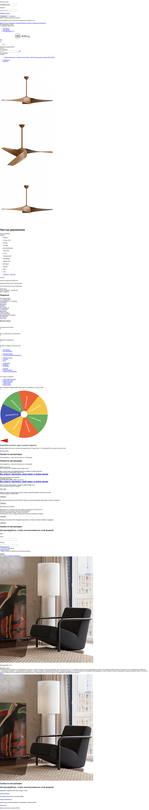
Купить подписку (8, 370)
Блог (4, 360)
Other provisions (7, 382)
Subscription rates (8, 380)
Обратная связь (7, 358)
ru (0, 41)
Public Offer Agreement (9, 379)
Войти (2, 554)
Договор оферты (8, 353)
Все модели (6, 30)
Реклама (5, 368)
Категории (6, 28)
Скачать (2, 235)
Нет (5, 489)
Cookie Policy (7, 383)
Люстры (5, 61)
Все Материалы (9, 31)
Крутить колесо (4, 451)
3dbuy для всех (4, 23)
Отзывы (5, 359)
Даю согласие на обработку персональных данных (16, 551)
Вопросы (5, 364)
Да (1, 489)
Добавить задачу (5, 13)
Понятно (3, 497)
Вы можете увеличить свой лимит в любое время (24, 474)
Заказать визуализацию (39, 23)
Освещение (6, 60)
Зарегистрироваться (14, 555)
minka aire (6, 274)
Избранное (12, 23)
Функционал (6, 363)
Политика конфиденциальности (12, 355)
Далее (2, 673)
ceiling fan (12, 274)
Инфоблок (19, 23)
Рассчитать (3, 304)
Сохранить (4, 16)
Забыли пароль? (5, 547)
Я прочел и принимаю (7, 548)
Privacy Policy (7, 385)
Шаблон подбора (27, 23)
